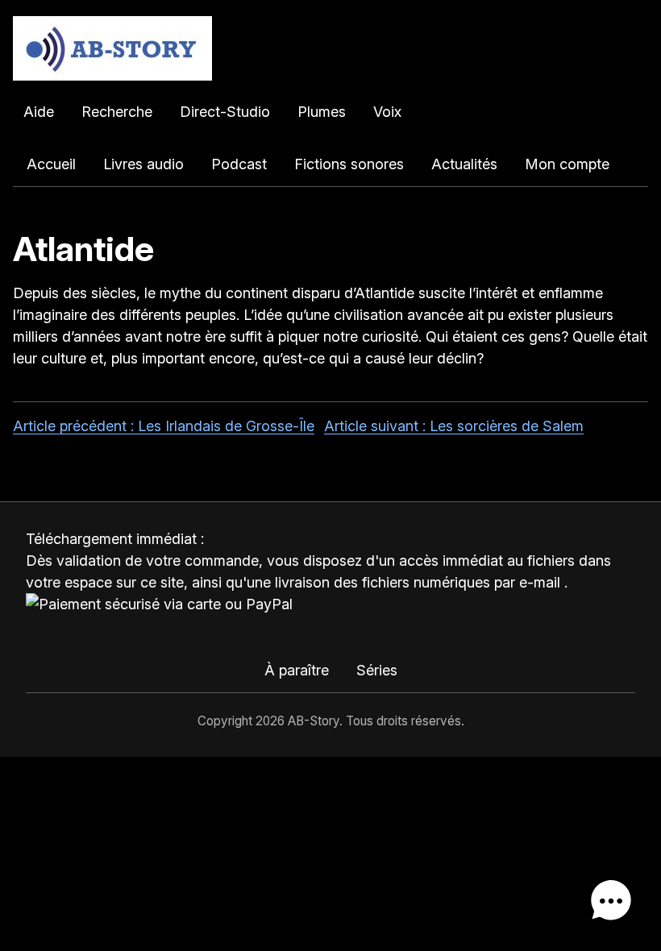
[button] (611, 901)
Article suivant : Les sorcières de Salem (454, 425)
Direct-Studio (225, 111)
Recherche (116, 111)
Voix (387, 111)
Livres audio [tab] (143, 164)
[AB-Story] (330, 48)
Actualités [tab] (464, 164)
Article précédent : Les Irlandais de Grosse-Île (163, 425)
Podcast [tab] (239, 164)
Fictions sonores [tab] (349, 164)
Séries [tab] (376, 670)
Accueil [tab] (51, 164)
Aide (38, 111)
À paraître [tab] (296, 670)
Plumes (321, 111)
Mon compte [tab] (567, 164)
